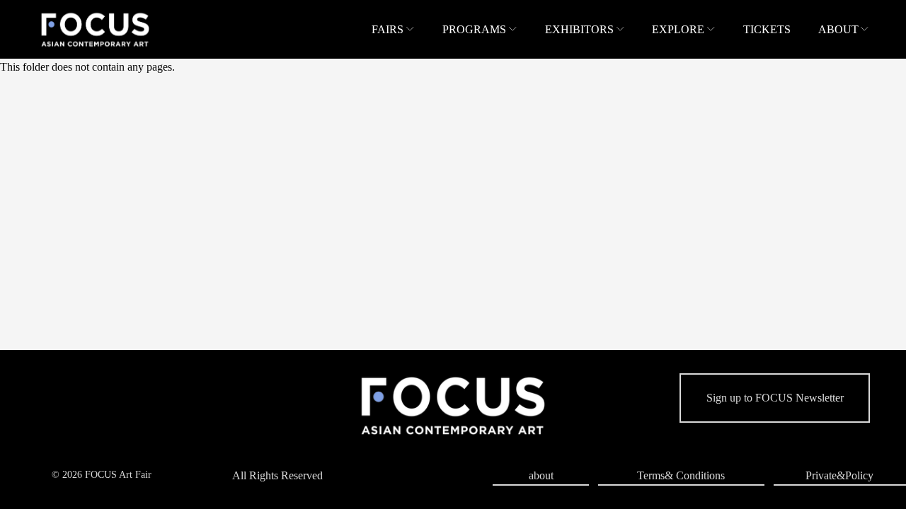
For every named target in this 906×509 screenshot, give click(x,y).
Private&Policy (839, 475)
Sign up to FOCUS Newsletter (775, 398)
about (541, 475)
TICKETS (767, 29)
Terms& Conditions (681, 475)
